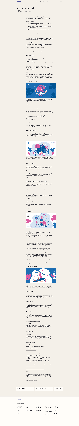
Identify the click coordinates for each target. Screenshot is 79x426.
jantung (35, 127)
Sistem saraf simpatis (29, 62)
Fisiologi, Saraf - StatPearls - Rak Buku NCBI (33, 355)
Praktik (40, 1)
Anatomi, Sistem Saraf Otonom (31, 350)
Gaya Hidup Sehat (38, 410)
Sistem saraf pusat (29, 99)
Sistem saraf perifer (29, 44)
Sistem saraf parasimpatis (30, 70)
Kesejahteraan (44, 1)
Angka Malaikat (19, 407)
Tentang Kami (56, 407)
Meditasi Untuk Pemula (21, 388)
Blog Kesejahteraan (23, 5)
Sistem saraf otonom (29, 56)
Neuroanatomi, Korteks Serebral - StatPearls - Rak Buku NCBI (35, 353)
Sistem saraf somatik (29, 51)
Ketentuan (55, 413)
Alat (47, 1)
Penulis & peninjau (56, 408)
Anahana (19, 1)
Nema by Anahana (35, 1)
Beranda (18, 5)
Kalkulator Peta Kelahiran (48, 411)
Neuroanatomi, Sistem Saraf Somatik (32, 348)
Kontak (55, 410)
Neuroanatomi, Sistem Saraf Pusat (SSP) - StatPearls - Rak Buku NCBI (37, 351)
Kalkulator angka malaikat (48, 407)
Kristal (18, 413)
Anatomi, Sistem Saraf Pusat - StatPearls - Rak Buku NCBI (35, 346)
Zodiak (18, 410)
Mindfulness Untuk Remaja (41, 388)
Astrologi (18, 408)
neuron (32, 165)
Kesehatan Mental (38, 407)
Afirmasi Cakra (58, 388)
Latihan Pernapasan (29, 410)
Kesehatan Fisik (38, 408)
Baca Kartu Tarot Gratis (48, 416)
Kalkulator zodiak (47, 413)
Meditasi (27, 408)
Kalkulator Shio (47, 414)
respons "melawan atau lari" (47, 62)
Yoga (27, 407)
